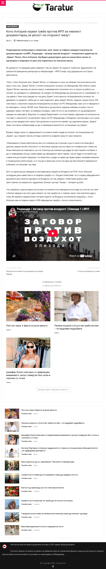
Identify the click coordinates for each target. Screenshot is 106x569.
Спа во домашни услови (88, 269)
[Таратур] (53, 3)
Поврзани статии (52, 282)
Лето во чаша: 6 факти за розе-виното (27, 325)
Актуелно (17, 23)
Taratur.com (26, 413)
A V (10, 41)
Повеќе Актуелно (52, 286)
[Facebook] (53, 566)
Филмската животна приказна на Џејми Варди (24, 271)
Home (8, 23)
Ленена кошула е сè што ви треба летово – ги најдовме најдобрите (76, 327)
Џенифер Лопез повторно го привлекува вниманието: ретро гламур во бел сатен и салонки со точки (28, 375)
